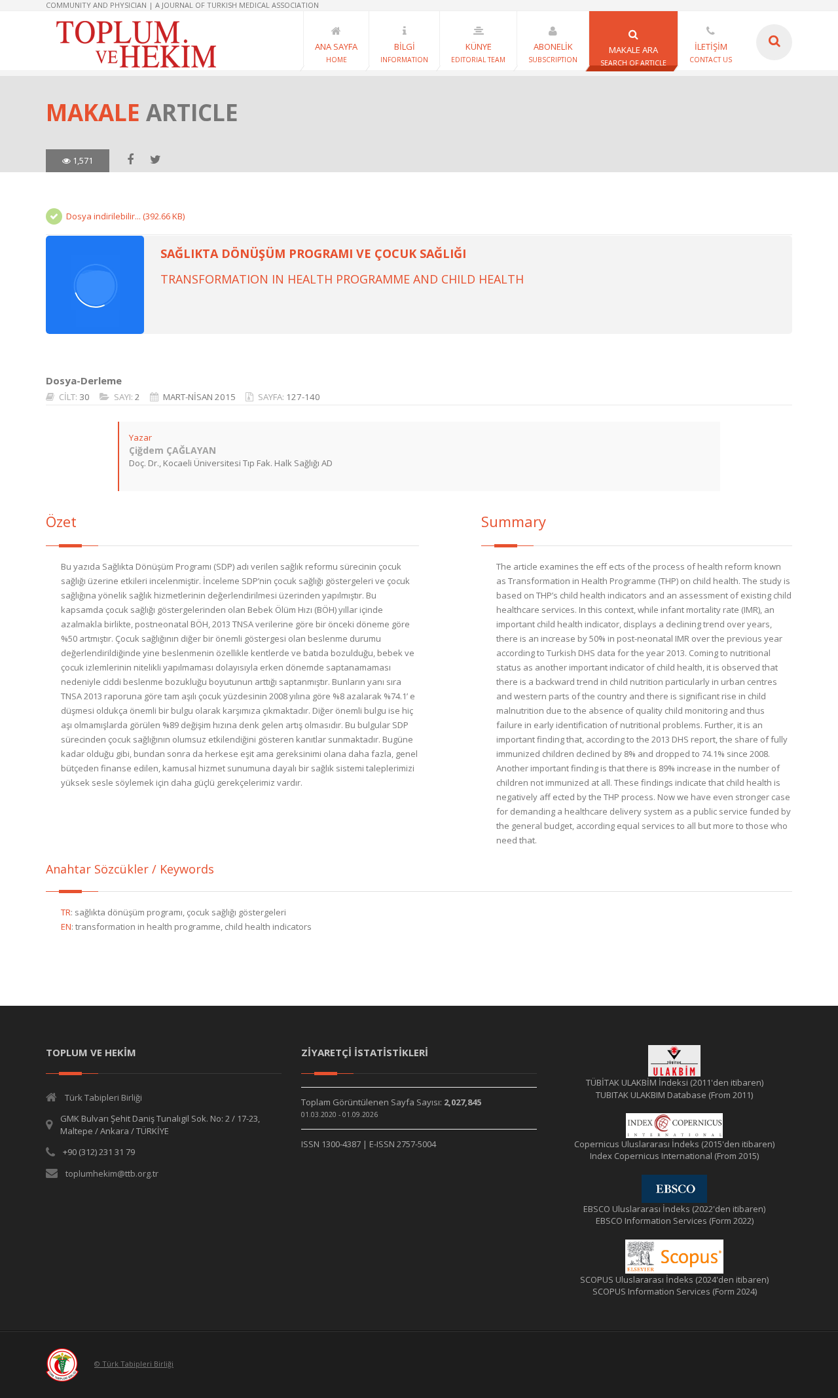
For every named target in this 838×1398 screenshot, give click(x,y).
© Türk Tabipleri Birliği (133, 1364)
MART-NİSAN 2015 (199, 397)
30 (84, 397)
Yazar (140, 437)
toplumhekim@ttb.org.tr (111, 1173)
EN (66, 926)
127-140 (303, 397)
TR (66, 912)
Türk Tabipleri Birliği (103, 1097)
